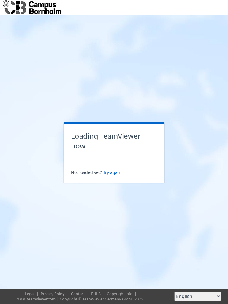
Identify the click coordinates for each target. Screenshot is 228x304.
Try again (112, 172)
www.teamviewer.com (36, 299)
